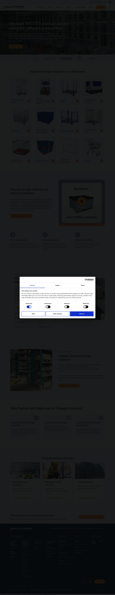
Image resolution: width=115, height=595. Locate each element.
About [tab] (83, 285)
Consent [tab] (32, 285)
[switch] (48, 306)
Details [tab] (57, 285)
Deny (33, 314)
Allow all (81, 314)
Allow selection (57, 314)
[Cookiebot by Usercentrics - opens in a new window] (86, 280)
